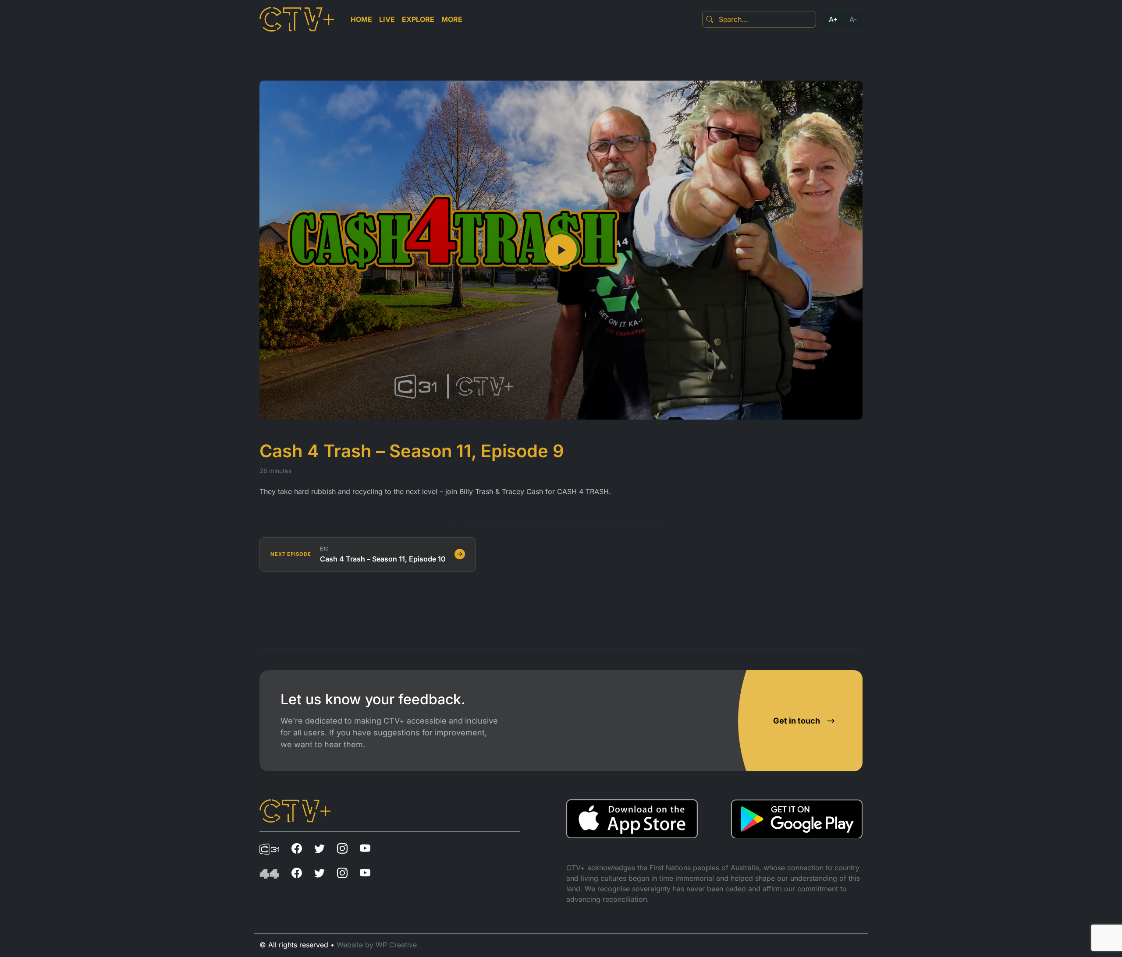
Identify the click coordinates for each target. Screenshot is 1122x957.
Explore (418, 19)
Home (361, 19)
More (451, 19)
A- (853, 19)
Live (387, 19)
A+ (833, 19)
